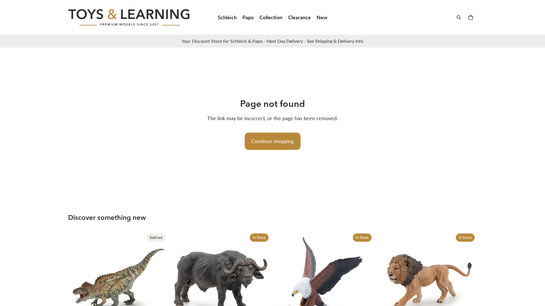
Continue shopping (272, 141)
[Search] (458, 17)
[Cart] (470, 17)
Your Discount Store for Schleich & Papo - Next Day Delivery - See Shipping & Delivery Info (272, 41)
